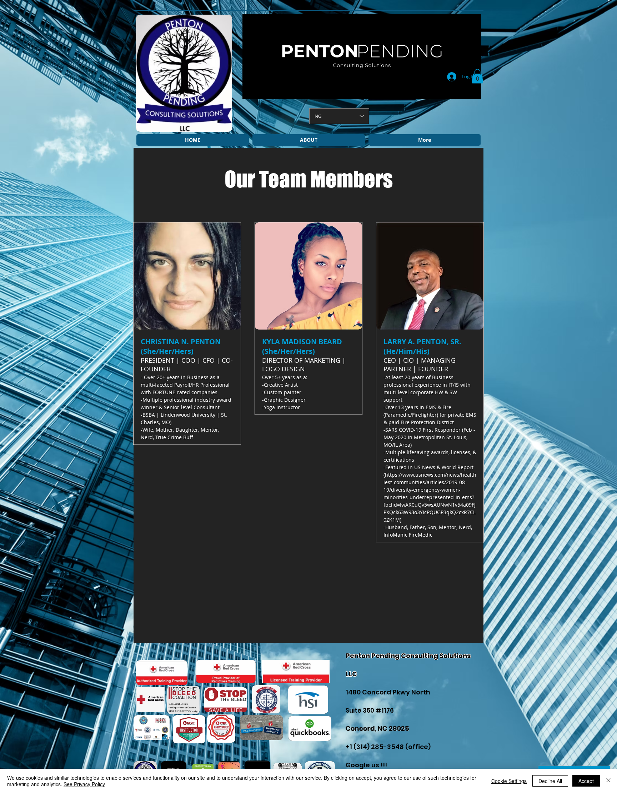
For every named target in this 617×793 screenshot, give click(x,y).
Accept (586, 780)
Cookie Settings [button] (509, 780)
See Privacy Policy (84, 784)
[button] (477, 76)
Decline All (550, 780)
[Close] (608, 780)
